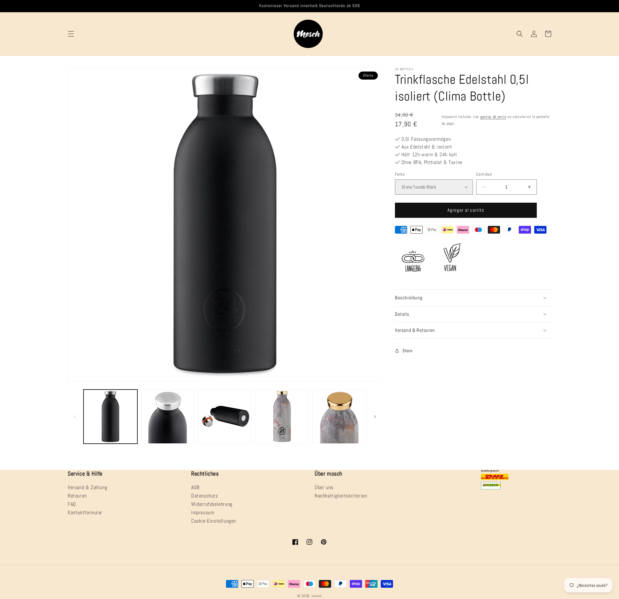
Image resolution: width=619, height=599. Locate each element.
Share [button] (407, 350)
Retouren (77, 495)
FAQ (72, 504)
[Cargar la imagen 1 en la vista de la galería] (110, 416)
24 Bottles (404, 69)
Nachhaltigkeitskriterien (341, 495)
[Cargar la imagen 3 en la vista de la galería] (225, 416)
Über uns (324, 488)
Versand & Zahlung (87, 488)
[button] (71, 34)
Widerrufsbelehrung (211, 504)
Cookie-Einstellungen (213, 520)
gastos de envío (493, 116)
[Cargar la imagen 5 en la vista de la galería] (339, 416)
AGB (195, 488)
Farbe (400, 174)
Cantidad (484, 174)
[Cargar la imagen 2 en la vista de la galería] (167, 416)
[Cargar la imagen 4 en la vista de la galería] (282, 416)
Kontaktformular (85, 512)
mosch (317, 596)
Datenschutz (204, 495)
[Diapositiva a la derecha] (375, 417)
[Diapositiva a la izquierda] (75, 417)
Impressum (202, 512)
